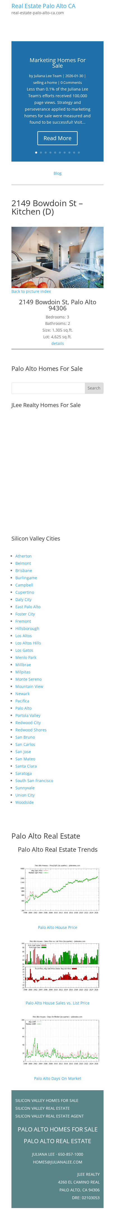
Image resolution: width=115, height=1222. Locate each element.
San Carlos (25, 744)
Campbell (24, 585)
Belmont (23, 563)
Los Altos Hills (28, 643)
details (57, 343)
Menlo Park (25, 657)
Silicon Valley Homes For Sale (46, 1100)
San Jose (23, 751)
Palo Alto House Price (57, 927)
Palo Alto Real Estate (45, 836)
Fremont (23, 621)
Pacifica (22, 700)
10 (79, 153)
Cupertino (24, 592)
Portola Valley (27, 715)
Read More (57, 138)
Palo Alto (23, 708)
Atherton (23, 556)
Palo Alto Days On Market (57, 1078)
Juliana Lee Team (48, 75)
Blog (58, 173)
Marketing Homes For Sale (58, 62)
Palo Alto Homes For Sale (47, 368)
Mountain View (29, 686)
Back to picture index (31, 291)
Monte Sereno (28, 679)
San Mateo (25, 758)
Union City (25, 795)
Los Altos (23, 635)
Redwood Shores (31, 729)
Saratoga (23, 773)
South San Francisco (34, 780)
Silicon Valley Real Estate (42, 1108)
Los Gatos (24, 650)
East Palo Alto (27, 606)
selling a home (45, 82)
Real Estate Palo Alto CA (43, 6)
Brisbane (23, 570)
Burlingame (26, 577)
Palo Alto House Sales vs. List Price (58, 1003)
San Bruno (25, 737)
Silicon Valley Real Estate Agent (49, 1116)
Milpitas (22, 672)
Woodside (24, 802)
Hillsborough (27, 628)
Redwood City (28, 722)
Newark (22, 693)
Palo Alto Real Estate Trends (57, 849)
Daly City (23, 599)
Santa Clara (26, 766)
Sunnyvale (25, 787)
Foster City (25, 614)
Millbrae (23, 664)
